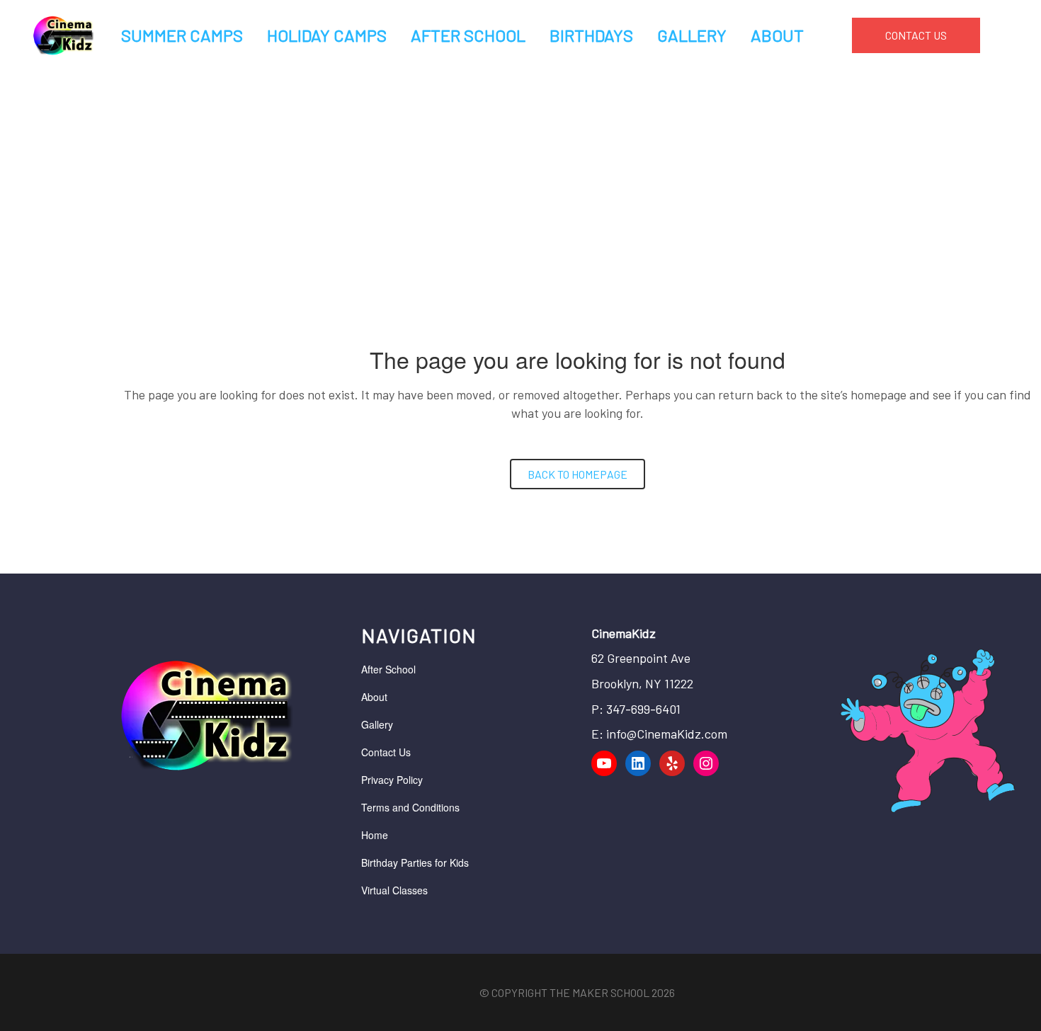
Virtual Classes (394, 890)
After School (388, 669)
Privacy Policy (392, 780)
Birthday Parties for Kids (415, 862)
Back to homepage (577, 474)
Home (374, 835)
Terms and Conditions (410, 807)
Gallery (377, 724)
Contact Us (386, 752)
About (374, 697)
